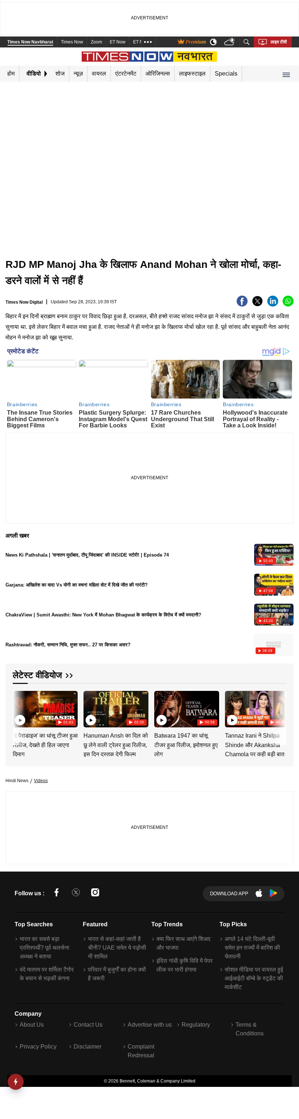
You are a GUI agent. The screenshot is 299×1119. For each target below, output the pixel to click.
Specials (226, 73)
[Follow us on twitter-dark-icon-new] (76, 893)
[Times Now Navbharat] (150, 56)
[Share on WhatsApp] (288, 304)
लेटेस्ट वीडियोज (37, 675)
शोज (60, 73)
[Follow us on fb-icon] (56, 893)
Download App (229, 893)
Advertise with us (150, 1025)
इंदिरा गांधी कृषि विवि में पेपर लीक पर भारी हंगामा (184, 965)
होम (11, 73)
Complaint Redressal (141, 1050)
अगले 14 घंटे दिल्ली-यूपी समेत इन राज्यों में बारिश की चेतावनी (252, 948)
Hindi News (16, 780)
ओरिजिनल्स (157, 73)
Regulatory (196, 1025)
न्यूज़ (78, 73)
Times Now (72, 42)
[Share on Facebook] (242, 304)
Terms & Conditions (250, 1029)
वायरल (99, 73)
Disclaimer (87, 1046)
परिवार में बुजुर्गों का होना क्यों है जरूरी (117, 973)
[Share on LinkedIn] (272, 304)
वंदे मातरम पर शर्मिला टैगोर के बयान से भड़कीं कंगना (47, 973)
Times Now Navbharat (30, 42)
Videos (41, 780)
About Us (32, 1025)
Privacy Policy (38, 1046)
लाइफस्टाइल (192, 73)
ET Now (117, 42)
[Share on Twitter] (257, 304)
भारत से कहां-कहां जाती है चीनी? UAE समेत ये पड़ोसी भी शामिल (117, 948)
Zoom (96, 42)
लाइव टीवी (279, 42)
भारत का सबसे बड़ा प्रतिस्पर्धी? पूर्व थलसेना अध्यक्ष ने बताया (44, 948)
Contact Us (88, 1025)
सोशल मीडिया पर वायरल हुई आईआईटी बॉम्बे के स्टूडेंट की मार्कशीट (254, 978)
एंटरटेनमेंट (125, 73)
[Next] (279, 709)
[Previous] (19, 709)
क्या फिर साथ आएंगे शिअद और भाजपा (183, 943)
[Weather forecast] (230, 42)
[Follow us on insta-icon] (95, 893)
